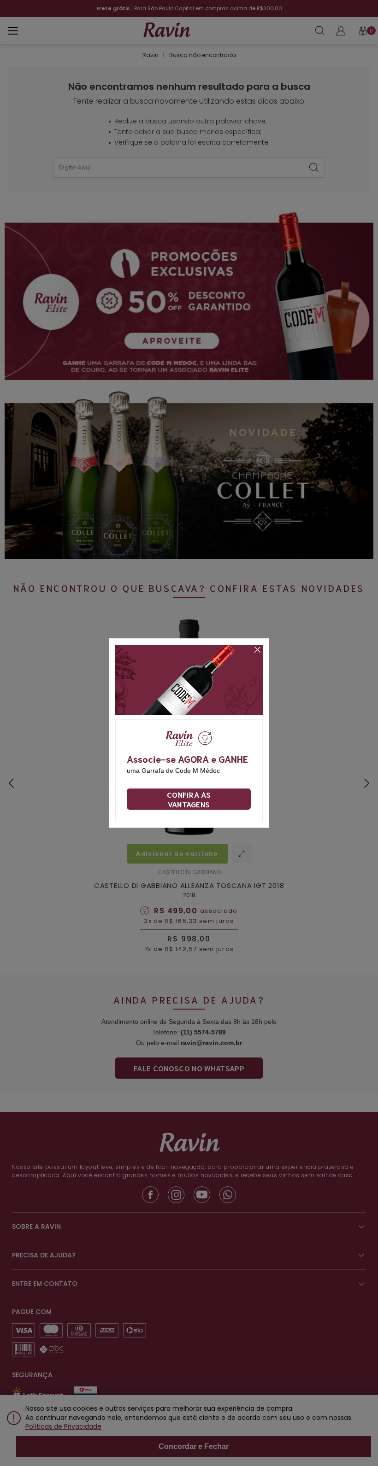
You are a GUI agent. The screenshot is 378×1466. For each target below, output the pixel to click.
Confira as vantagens (189, 799)
